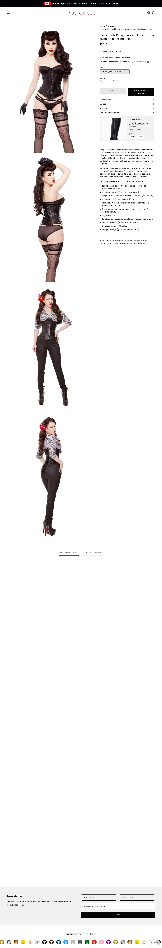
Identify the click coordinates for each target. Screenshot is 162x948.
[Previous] (8, 3)
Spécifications (106, 99)
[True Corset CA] (81, 12)
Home (102, 26)
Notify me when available (141, 92)
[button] (148, 12)
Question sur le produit (110, 112)
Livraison (103, 104)
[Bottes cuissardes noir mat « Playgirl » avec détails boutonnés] (114, 129)
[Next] (154, 3)
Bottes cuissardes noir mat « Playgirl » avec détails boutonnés (139, 125)
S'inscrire (118, 915)
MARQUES (112, 26)
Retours (103, 108)
